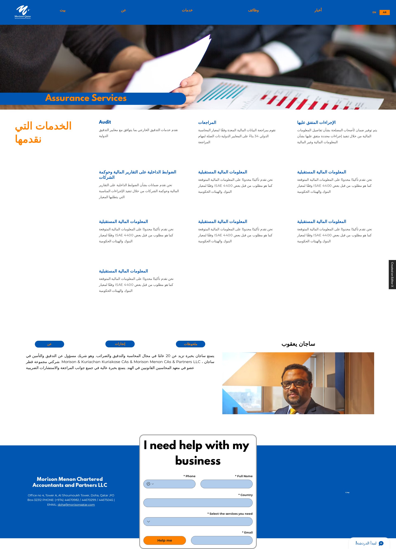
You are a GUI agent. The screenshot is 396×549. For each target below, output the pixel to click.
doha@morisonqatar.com (76, 504)
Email (247, 532)
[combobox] (198, 521)
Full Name (244, 476)
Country (245, 495)
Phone (190, 476)
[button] (187, 10)
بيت (347, 491)
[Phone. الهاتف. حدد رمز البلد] (150, 484)
